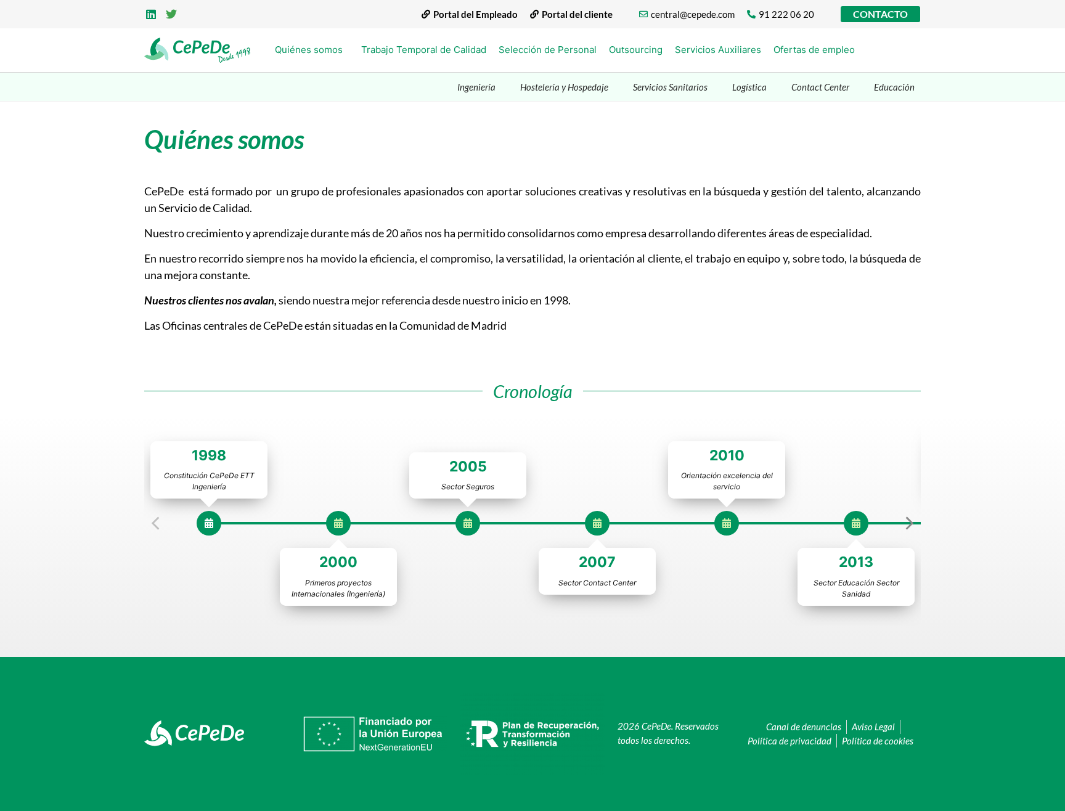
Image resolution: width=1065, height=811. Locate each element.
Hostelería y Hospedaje (564, 86)
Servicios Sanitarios (670, 86)
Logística (749, 86)
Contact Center (820, 86)
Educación (894, 86)
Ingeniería (476, 86)
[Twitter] (172, 14)
